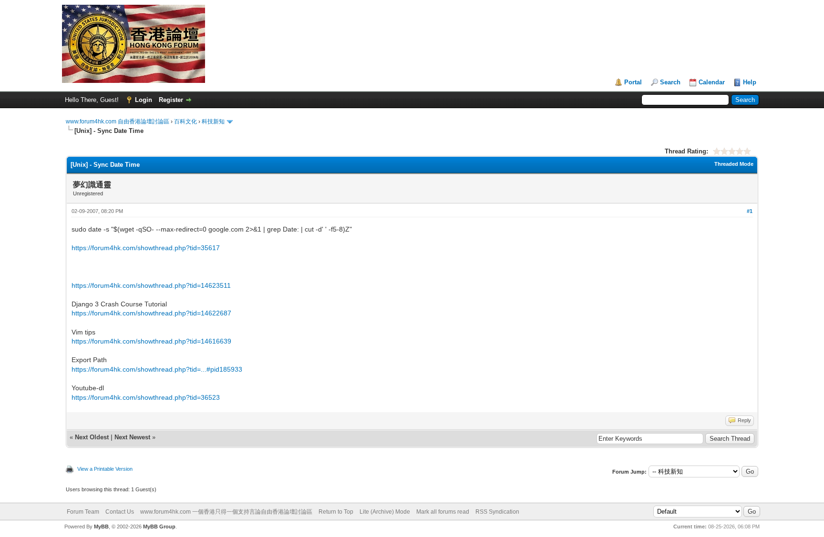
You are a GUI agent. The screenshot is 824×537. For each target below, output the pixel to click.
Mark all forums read (442, 511)
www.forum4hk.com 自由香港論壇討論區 (117, 121)
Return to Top (336, 511)
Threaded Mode (733, 164)
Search (670, 82)
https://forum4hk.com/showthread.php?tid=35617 (146, 248)
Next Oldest (92, 437)
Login (143, 99)
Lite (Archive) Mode (385, 511)
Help (749, 82)
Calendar (712, 82)
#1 (749, 211)
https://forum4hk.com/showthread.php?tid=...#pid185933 (157, 369)
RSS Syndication (497, 511)
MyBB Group (159, 526)
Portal (633, 82)
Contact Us (119, 511)
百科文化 (185, 121)
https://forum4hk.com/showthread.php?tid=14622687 (151, 313)
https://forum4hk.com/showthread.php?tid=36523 (146, 397)
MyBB (101, 526)
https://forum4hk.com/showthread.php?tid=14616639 (151, 341)
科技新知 (213, 121)
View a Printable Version (105, 469)
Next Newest (132, 437)
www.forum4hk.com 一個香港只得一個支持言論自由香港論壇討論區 (226, 511)
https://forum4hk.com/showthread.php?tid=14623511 (151, 285)
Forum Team (83, 511)
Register (171, 99)
